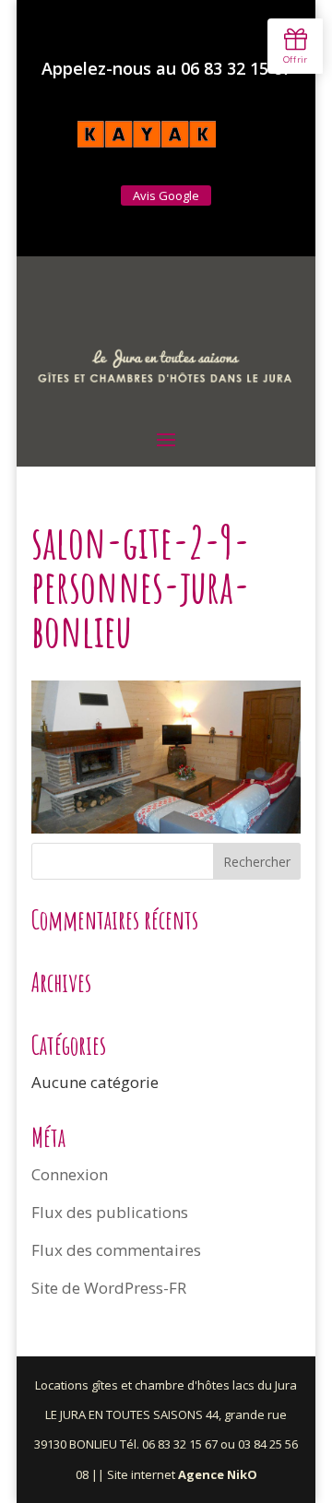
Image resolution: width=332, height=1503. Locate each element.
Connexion (69, 1174)
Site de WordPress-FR (108, 1287)
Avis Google (166, 195)
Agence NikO (217, 1474)
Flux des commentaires (116, 1249)
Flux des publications (109, 1212)
